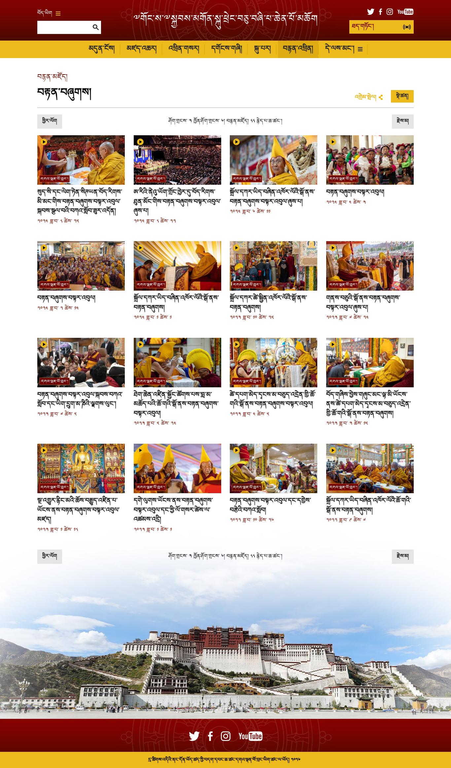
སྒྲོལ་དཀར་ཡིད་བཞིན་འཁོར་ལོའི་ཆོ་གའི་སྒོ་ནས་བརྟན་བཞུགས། (368, 505)
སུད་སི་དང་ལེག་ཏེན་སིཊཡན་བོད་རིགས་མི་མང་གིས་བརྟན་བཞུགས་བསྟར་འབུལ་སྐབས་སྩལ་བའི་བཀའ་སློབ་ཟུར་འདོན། (79, 202)
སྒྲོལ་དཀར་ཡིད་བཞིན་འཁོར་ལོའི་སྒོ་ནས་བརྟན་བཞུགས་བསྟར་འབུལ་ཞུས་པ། (272, 197)
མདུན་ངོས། (102, 49)
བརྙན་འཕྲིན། (298, 49)
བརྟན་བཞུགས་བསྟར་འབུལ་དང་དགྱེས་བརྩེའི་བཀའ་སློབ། (270, 505)
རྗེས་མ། (403, 121)
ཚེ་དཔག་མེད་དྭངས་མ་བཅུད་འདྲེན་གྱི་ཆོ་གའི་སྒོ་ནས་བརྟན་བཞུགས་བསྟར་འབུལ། (273, 399)
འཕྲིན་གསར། (184, 49)
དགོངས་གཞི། (226, 49)
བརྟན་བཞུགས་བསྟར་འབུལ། (355, 192)
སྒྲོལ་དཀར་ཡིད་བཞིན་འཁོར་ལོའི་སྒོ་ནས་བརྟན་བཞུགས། (176, 303)
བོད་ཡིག (44, 13)
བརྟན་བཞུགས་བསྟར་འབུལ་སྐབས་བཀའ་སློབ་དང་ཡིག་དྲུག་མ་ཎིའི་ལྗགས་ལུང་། (79, 399)
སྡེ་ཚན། (402, 96)
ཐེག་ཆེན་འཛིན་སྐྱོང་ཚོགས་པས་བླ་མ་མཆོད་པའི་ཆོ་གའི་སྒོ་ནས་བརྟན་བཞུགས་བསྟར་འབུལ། (176, 404)
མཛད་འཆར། (141, 49)
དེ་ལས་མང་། (339, 49)
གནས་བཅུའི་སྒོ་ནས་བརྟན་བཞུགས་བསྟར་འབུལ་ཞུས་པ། (363, 303)
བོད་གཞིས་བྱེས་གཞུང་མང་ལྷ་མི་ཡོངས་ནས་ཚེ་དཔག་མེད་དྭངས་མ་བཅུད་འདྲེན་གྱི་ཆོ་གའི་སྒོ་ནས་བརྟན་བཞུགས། (368, 404)
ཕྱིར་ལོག (49, 121)
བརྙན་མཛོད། (52, 77)
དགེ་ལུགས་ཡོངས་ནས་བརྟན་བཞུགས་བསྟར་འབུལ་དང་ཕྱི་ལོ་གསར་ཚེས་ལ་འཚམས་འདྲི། (173, 510)
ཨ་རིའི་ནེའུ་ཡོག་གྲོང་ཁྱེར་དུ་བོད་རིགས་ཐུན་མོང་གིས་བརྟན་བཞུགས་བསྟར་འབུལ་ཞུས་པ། (177, 202)
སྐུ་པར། (262, 49)
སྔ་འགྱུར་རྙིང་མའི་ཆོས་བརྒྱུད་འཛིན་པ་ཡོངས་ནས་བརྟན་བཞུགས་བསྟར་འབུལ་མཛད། (78, 510)
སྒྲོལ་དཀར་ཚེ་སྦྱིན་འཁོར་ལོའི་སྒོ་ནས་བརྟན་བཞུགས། (268, 303)
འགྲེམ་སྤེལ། (365, 97)
